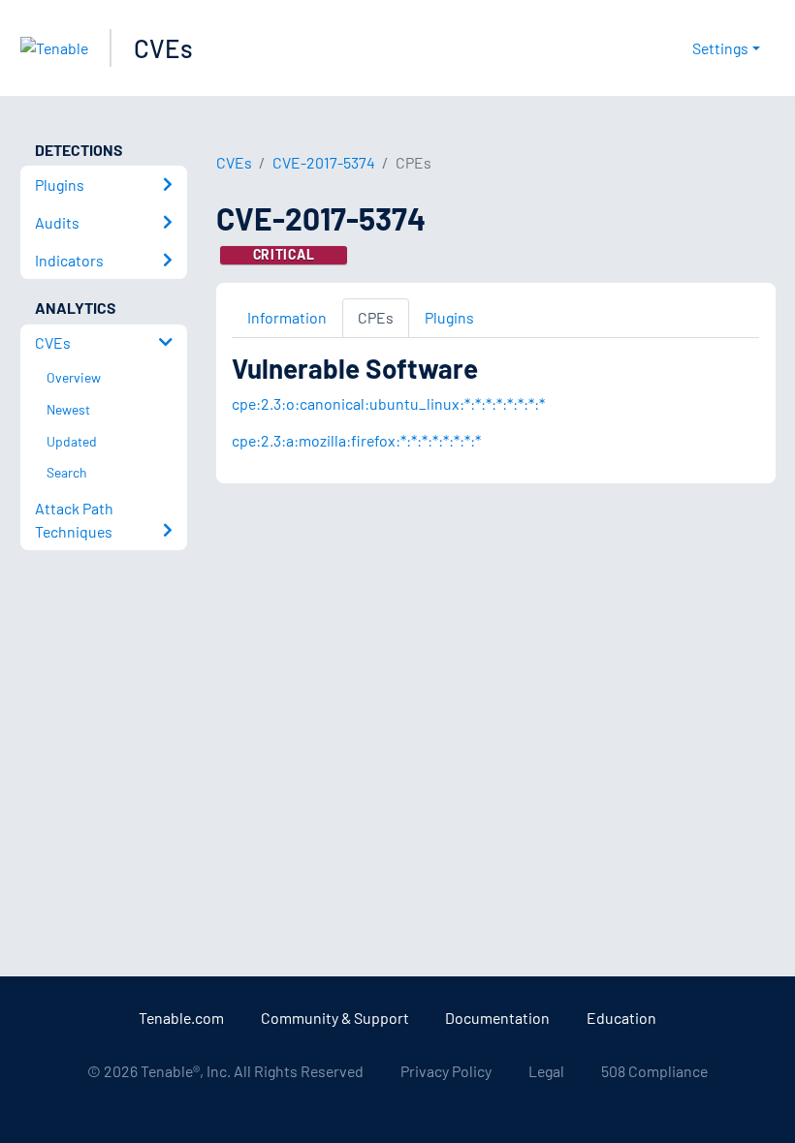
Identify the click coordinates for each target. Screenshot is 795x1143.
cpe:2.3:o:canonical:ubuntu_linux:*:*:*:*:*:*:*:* (388, 403)
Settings (720, 48)
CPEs (376, 317)
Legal (546, 1071)
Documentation (497, 1017)
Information (287, 317)
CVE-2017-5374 (323, 162)
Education (621, 1017)
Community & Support (335, 1017)
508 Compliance (654, 1071)
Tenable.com (181, 1017)
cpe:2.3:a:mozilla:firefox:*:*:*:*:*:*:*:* (356, 440)
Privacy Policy (446, 1071)
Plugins (449, 317)
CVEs (163, 48)
